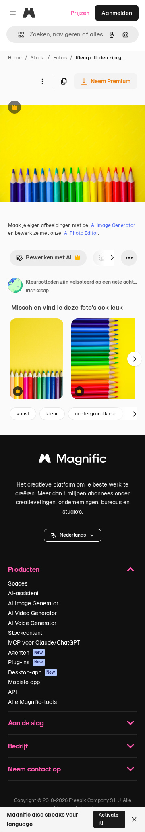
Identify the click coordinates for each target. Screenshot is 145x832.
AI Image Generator (113, 225)
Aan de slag (26, 722)
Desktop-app (31, 672)
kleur (52, 414)
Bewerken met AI (44, 259)
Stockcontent (25, 632)
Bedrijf (18, 745)
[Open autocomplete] (18, 35)
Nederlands (73, 535)
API (12, 691)
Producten (23, 569)
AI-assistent (23, 593)
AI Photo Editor (81, 233)
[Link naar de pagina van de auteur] (15, 286)
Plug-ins (25, 662)
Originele (53, 108)
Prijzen (79, 13)
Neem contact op (34, 769)
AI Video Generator (32, 613)
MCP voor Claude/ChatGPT (44, 642)
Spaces (17, 583)
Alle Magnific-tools (32, 702)
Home (15, 58)
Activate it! (108, 819)
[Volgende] (112, 258)
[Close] (134, 819)
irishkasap (37, 290)
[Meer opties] (42, 81)
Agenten (25, 652)
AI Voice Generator (32, 623)
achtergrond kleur (95, 414)
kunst (23, 414)
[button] (73, 535)
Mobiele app (24, 682)
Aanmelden (117, 13)
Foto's (60, 58)
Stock (37, 58)
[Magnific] (72, 460)
